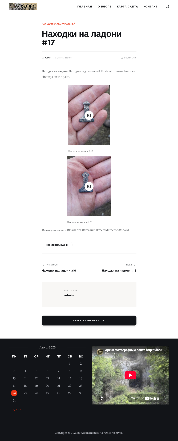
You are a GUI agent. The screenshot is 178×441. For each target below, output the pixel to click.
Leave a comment (86, 320)
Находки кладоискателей (58, 24)
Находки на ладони (57, 245)
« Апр (17, 409)
